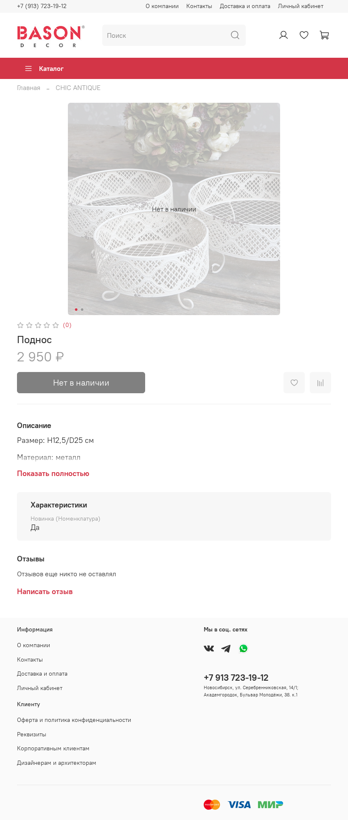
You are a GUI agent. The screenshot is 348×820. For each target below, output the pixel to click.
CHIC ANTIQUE (78, 87)
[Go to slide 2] (82, 309)
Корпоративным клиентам (53, 748)
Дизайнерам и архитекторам (56, 762)
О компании (162, 6)
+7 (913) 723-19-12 (42, 6)
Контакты (199, 6)
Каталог (51, 68)
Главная (28, 87)
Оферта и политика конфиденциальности (74, 720)
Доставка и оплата (245, 6)
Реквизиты (31, 734)
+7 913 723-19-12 (236, 677)
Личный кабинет (300, 6)
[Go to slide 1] (76, 309)
